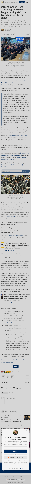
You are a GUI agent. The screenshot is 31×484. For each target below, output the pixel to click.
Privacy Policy (16, 464)
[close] (26, 431)
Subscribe (15, 451)
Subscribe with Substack (17, 457)
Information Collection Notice (20, 462)
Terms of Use (24, 461)
